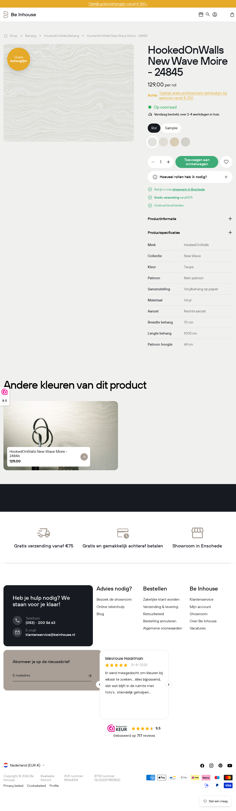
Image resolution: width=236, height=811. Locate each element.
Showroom (199, 613)
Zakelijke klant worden (161, 599)
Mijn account (200, 606)
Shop (13, 36)
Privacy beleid (13, 786)
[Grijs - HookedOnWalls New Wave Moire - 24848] (185, 142)
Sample (171, 128)
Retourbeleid (153, 613)
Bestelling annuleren (159, 621)
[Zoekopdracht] (208, 15)
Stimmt (46, 780)
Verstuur (89, 676)
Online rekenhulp (110, 606)
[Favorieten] (223, 14)
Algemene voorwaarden (162, 628)
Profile (54, 786)
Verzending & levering (160, 606)
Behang (30, 36)
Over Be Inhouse (203, 621)
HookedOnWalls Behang (61, 36)
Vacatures (198, 628)
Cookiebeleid (36, 786)
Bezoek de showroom (114, 599)
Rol (154, 128)
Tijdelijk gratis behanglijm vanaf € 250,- (118, 4)
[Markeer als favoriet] (226, 162)
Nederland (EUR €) (25, 765)
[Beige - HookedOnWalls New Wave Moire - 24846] (163, 142)
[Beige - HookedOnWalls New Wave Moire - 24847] (174, 142)
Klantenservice (201, 599)
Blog (100, 613)
